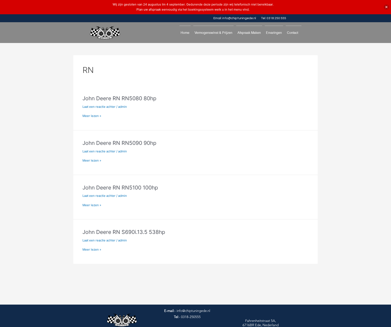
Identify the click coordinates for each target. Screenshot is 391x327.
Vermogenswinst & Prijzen (213, 33)
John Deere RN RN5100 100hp (120, 187)
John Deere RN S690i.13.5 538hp (123, 232)
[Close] (386, 7)
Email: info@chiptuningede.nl (234, 18)
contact (292, 33)
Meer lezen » (91, 116)
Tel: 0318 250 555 (273, 18)
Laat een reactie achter (98, 107)
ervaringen (274, 33)
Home (185, 33)
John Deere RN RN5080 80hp (119, 98)
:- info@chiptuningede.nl (187, 311)
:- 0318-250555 (187, 317)
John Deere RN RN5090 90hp (119, 143)
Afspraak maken (249, 33)
